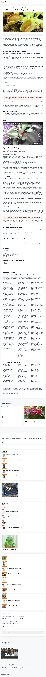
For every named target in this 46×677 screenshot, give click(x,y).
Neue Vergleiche (6, 674)
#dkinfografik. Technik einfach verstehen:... (12, 454)
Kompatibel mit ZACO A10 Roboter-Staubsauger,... (14, 527)
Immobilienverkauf (18, 662)
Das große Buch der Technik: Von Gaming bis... (13, 470)
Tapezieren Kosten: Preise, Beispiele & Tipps (10, 623)
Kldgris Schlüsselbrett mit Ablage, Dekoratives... (13, 589)
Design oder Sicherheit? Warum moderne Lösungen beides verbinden (14, 618)
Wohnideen (23, 667)
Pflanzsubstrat (14, 113)
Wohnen (7, 557)
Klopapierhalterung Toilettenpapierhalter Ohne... (13, 584)
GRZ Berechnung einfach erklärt (8, 626)
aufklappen (12, 632)
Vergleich (12, 665)
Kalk (30, 173)
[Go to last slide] (2, 417)
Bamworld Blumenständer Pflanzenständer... (13, 600)
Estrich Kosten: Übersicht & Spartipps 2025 (10, 621)
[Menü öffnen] (44, 1)
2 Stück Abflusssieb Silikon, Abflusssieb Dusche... (13, 568)
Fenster (15, 89)
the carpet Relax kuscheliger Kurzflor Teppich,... (13, 605)
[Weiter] (43, 417)
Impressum (2, 674)
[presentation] (11, 413)
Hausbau (10, 668)
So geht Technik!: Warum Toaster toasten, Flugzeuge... (14, 459)
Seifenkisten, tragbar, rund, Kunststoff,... (12, 516)
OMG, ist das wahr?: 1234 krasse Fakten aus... (13, 475)
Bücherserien (5, 663)
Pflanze (38, 39)
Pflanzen (19, 45)
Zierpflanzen (35, 274)
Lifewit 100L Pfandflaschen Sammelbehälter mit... (13, 573)
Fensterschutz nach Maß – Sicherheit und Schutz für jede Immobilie (14, 616)
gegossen (19, 161)
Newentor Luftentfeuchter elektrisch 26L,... (12, 511)
